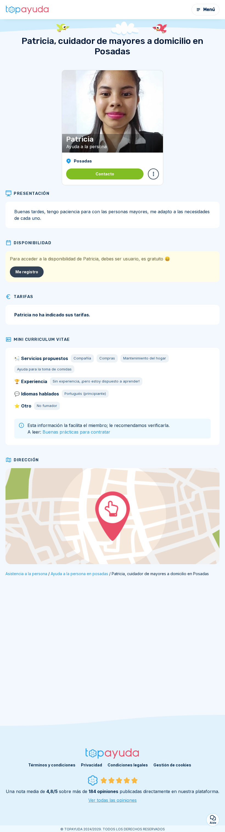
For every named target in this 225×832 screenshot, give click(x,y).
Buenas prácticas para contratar (76, 432)
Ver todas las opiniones (112, 800)
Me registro (26, 271)
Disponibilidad (32, 242)
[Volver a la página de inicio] (27, 9)
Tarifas (23, 296)
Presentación (31, 193)
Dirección (26, 459)
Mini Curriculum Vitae (42, 339)
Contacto (104, 174)
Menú (209, 9)
